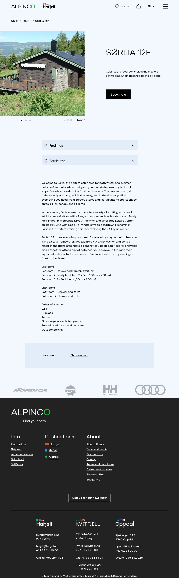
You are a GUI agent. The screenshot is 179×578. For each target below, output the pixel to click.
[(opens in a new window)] (30, 390)
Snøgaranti (93, 479)
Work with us (95, 454)
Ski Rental (17, 464)
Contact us (18, 444)
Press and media (97, 449)
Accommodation (22, 454)
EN (150, 6)
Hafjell (53, 450)
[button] (21, 120)
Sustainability (95, 474)
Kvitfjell (55, 444)
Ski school (17, 459)
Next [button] (80, 120)
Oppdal (54, 456)
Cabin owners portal (99, 469)
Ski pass (16, 449)
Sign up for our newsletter (89, 498)
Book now (118, 94)
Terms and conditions (100, 464)
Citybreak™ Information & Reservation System (110, 575)
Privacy (91, 459)
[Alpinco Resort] (23, 6)
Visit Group (69, 575)
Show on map (79, 355)
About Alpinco (96, 444)
